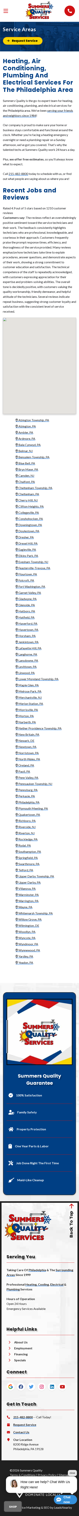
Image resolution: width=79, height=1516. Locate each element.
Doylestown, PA (28, 531)
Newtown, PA (27, 747)
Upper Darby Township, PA (36, 876)
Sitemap (64, 1475)
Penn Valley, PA (28, 777)
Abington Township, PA (33, 420)
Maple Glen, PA (28, 685)
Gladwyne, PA (27, 599)
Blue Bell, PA (26, 463)
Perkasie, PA (26, 796)
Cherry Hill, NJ (28, 500)
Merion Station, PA (30, 703)
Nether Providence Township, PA (40, 728)
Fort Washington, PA (31, 586)
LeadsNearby (63, 1507)
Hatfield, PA (26, 617)
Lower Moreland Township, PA (38, 679)
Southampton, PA (29, 851)
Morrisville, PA (28, 710)
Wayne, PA (25, 907)
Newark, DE (26, 740)
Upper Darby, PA (29, 882)
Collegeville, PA (28, 512)
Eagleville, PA (27, 549)
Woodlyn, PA (26, 931)
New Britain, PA (28, 734)
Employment (23, 1348)
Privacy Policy (47, 1475)
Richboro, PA (27, 821)
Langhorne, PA (27, 654)
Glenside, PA (26, 605)
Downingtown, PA (30, 525)
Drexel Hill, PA (28, 543)
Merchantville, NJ (30, 697)
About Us (21, 1342)
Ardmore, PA (26, 438)
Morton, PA (26, 716)
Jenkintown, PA (28, 642)
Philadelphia (37, 1270)
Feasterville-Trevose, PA (34, 568)
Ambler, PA (25, 432)
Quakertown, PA (29, 814)
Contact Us (21, 1432)
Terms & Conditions (23, 1475)
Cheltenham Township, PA (35, 488)
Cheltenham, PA (28, 494)
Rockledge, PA (28, 839)
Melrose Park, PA (29, 691)
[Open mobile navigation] (5, 11)
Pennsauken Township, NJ (35, 784)
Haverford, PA (27, 623)
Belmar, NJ (25, 451)
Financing (21, 1354)
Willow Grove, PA (30, 919)
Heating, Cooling (37, 1284)
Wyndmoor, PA (28, 944)
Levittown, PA (27, 666)
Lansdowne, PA (28, 660)
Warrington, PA (28, 901)
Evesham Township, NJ (33, 562)
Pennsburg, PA (28, 790)
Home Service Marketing (23, 1507)
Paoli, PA (24, 771)
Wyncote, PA (26, 938)
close (72, 1473)
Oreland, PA (26, 765)
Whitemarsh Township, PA (35, 913)
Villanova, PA (27, 888)
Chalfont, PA (26, 482)
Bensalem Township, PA (33, 457)
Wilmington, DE (28, 925)
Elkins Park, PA (28, 555)
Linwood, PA (26, 673)
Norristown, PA (28, 753)
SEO (46, 1507)
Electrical (56, 1284)
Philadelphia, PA (29, 802)
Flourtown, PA (27, 574)
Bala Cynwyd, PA (29, 445)
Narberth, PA (27, 722)
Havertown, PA (28, 629)
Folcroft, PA (26, 580)
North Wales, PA (29, 759)
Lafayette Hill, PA (29, 648)
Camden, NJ (26, 475)
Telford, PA (25, 870)
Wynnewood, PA (29, 950)
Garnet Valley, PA (29, 592)
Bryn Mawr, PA (28, 469)
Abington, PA (27, 426)
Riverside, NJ (27, 827)
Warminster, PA (28, 895)
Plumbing (13, 1289)
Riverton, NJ (26, 833)
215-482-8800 (18, 173)
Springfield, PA (28, 858)
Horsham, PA (27, 636)
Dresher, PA (26, 537)
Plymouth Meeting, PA (33, 808)
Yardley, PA (25, 956)
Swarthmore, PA (29, 864)
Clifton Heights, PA (31, 506)
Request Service (24, 1424)
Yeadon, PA (25, 962)
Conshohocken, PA (30, 518)
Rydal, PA (24, 845)
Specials (20, 1360)
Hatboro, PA (26, 611)
